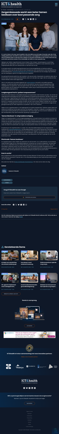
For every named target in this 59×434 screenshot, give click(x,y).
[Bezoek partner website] (4, 366)
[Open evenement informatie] (55, 430)
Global (29, 424)
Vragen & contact (29, 411)
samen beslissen (31, 82)
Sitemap (29, 422)
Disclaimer (29, 420)
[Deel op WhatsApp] (35, 19)
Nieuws (4, 9)
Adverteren (29, 413)
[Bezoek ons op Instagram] (35, 388)
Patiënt (7, 182)
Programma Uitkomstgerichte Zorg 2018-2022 (22, 71)
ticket (21, 217)
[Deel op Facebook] (30, 19)
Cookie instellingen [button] (29, 426)
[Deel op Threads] (23, 19)
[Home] (1, 9)
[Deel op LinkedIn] (33, 19)
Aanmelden (29, 403)
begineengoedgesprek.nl (15, 129)
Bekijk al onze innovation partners (29, 356)
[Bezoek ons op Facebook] (29, 388)
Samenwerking (10, 9)
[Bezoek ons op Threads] (24, 388)
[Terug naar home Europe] (11, 4)
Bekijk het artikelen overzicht (11, 293)
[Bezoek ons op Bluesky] (27, 388)
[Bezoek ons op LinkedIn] (32, 388)
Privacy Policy (29, 417)
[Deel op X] (25, 19)
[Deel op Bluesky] (28, 19)
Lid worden (29, 325)
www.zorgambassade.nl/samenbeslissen (24, 162)
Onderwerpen (29, 415)
